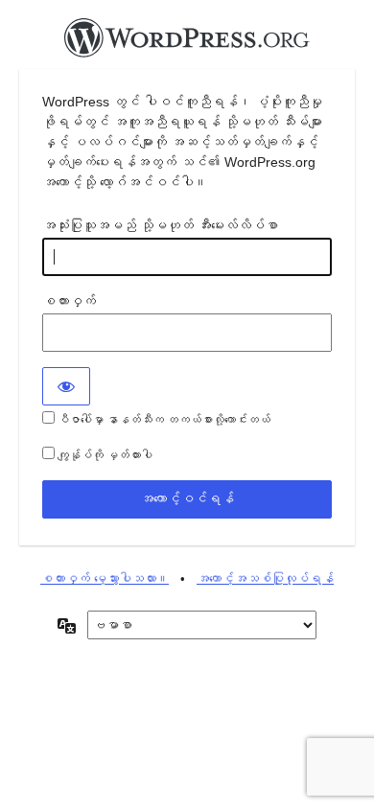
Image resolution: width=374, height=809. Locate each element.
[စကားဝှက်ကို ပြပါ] (66, 386)
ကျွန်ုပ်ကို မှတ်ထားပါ (103, 455)
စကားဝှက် (69, 301)
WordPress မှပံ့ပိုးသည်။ (187, 43)
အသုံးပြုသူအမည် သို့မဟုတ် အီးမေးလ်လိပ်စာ (160, 225)
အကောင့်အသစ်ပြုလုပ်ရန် (265, 578)
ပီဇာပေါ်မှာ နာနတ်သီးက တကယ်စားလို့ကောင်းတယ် (162, 420)
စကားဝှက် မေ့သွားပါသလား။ (104, 578)
